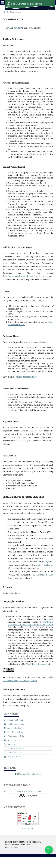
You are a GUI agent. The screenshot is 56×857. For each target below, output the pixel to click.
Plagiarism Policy (15, 748)
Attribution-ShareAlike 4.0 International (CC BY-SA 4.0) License (30, 623)
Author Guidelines (44, 565)
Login (8, 28)
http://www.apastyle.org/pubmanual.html (21, 276)
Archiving (12, 740)
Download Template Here (25, 377)
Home (5, 12)
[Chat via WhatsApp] (49, 850)
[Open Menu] (2, 2)
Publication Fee (14, 752)
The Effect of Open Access (37, 664)
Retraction (12, 744)
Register (17, 28)
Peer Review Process (16, 732)
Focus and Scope (15, 720)
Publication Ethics (15, 724)
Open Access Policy (16, 736)
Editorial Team (14, 756)
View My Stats (28, 829)
